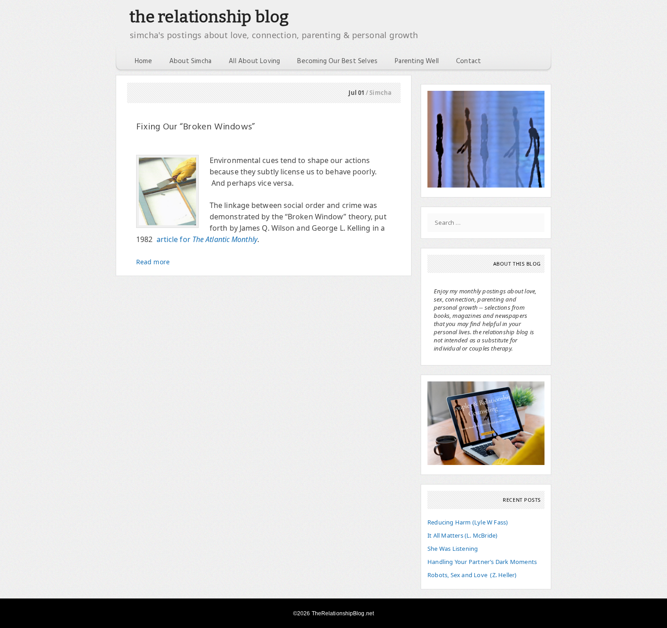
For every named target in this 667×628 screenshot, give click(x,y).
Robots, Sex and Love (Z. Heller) (472, 575)
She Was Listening (452, 548)
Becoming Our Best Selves (337, 61)
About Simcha (190, 61)
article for (207, 239)
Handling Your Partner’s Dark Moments (482, 562)
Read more (153, 261)
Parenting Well (417, 61)
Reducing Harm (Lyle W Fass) (467, 522)
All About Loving (254, 61)
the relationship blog (209, 17)
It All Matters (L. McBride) (462, 535)
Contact (468, 61)
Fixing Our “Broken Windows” (195, 127)
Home (143, 61)
